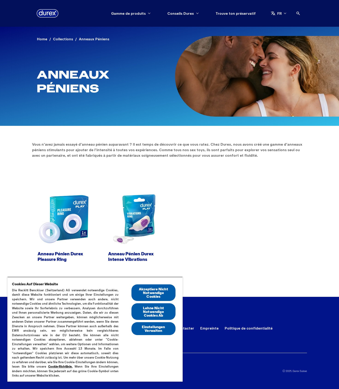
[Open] (298, 13)
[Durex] (47, 13)
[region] (95, 329)
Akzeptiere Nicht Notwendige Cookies (153, 292)
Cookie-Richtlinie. (60, 366)
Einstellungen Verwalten (153, 328)
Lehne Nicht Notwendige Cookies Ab (153, 311)
